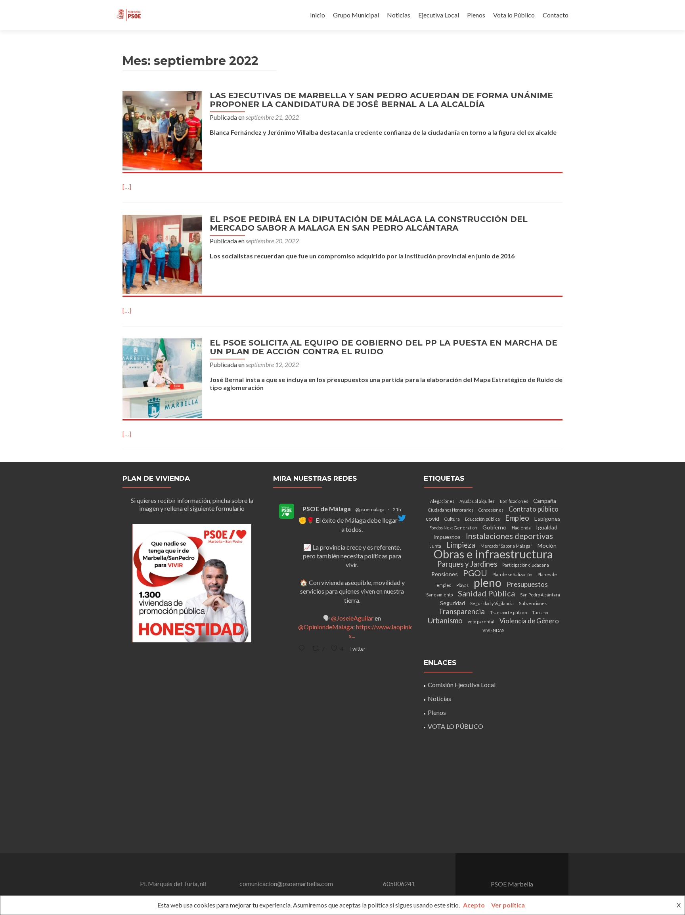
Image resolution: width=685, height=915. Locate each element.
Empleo (517, 518)
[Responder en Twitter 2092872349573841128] (303, 648)
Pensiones (444, 574)
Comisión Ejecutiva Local (462, 684)
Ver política (508, 905)
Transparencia (461, 611)
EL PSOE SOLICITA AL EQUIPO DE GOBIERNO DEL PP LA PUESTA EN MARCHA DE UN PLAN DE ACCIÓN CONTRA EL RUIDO (383, 347)
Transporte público (508, 612)
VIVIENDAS (493, 630)
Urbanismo (445, 620)
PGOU (475, 573)
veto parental (481, 621)
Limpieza (460, 545)
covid (432, 518)
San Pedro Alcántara (540, 594)
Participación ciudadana (525, 564)
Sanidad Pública (486, 593)
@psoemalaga (370, 509)
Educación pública (482, 518)
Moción (547, 545)
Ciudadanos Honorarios (450, 509)
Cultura (452, 518)
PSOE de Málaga (326, 508)
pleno (487, 582)
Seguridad (452, 603)
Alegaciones (442, 501)
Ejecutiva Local (438, 15)
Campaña (544, 500)
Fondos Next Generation (453, 527)
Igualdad (546, 527)
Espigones (547, 518)
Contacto (555, 15)
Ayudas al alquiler (477, 501)
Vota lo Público (514, 15)
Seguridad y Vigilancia (492, 603)
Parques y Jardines (467, 564)
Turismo (540, 612)
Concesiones (490, 509)
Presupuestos (527, 584)
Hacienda (521, 527)
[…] (126, 186)
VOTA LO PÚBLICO (455, 726)
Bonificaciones (514, 501)
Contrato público (534, 509)
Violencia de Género (529, 621)
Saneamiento (439, 594)
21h (397, 509)
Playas (462, 585)
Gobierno (494, 527)
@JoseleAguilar (352, 618)
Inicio (317, 15)
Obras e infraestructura (493, 554)
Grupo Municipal (356, 15)
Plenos (476, 15)
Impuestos (447, 536)
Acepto (474, 905)
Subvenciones (533, 603)
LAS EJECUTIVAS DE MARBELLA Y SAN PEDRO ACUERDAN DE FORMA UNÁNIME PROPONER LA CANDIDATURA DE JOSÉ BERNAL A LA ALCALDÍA (381, 100)
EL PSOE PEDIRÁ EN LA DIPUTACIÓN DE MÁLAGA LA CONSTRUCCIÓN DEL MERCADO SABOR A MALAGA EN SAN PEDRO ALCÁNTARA (369, 223)
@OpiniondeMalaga (325, 626)
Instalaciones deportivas (509, 536)
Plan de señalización (512, 574)
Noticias (398, 15)
